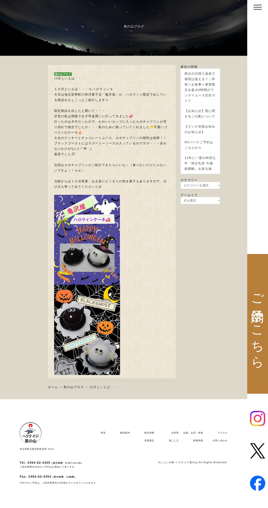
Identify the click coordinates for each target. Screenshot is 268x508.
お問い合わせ (220, 440)
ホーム (53, 387)
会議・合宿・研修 (193, 432)
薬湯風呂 (149, 440)
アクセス (223, 432)
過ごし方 (174, 440)
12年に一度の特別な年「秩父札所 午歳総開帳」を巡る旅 (200, 163)
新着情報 (198, 440)
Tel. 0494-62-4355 (51, 462)
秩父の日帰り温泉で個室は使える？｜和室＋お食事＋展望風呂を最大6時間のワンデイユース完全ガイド (200, 87)
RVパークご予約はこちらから (199, 144)
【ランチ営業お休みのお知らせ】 (200, 129)
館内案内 (125, 432)
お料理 (175, 432)
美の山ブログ (63, 74)
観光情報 (149, 432)
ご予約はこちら (258, 323)
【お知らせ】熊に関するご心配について (200, 113)
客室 (103, 432)
